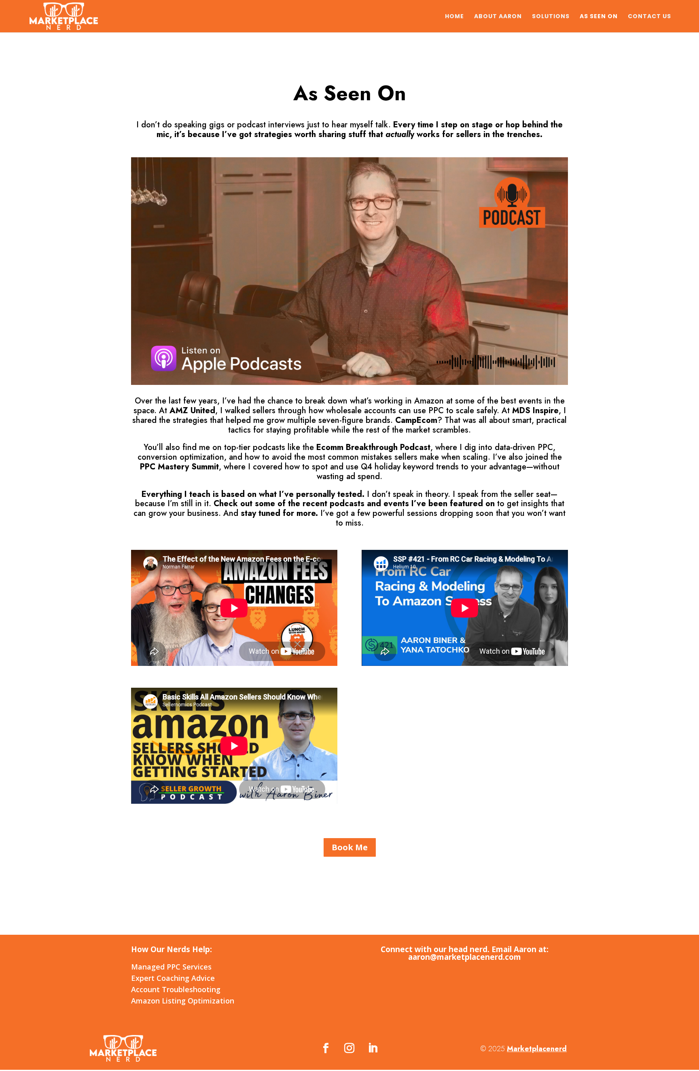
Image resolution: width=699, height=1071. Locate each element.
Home (454, 16)
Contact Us (649, 16)
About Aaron (498, 16)
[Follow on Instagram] (349, 1048)
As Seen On (599, 16)
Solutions (551, 16)
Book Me (350, 847)
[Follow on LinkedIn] (373, 1048)
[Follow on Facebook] (326, 1048)
